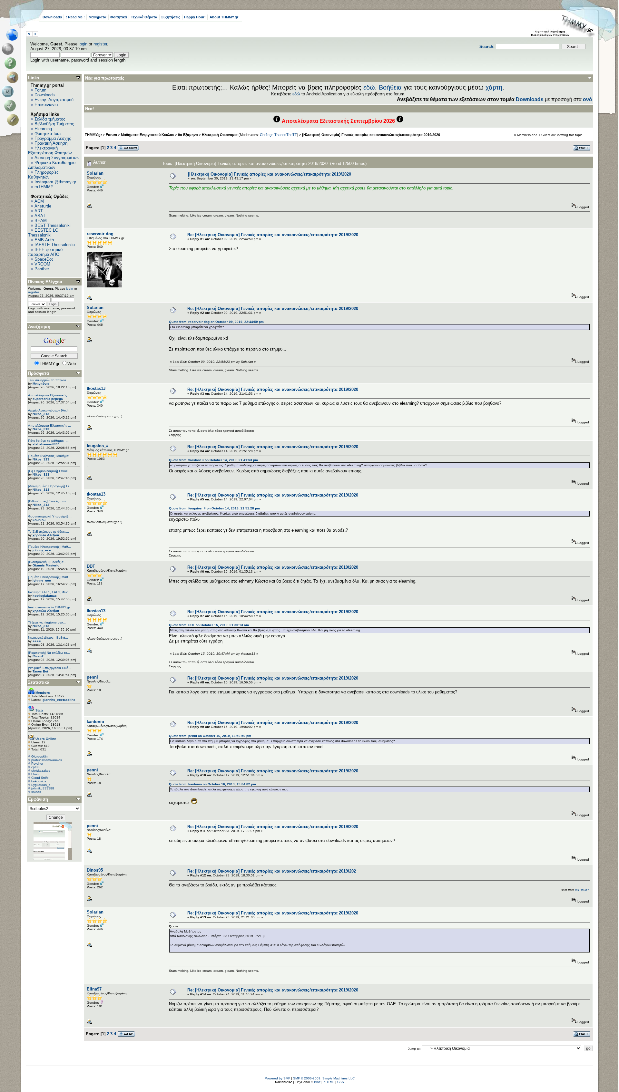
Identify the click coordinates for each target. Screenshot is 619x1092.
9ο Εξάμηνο (188, 135)
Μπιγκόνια (41, 383)
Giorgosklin (39, 756)
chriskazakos (40, 770)
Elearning (43, 128)
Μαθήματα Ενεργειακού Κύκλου (147, 135)
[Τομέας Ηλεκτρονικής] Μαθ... (49, 546)
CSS (340, 1082)
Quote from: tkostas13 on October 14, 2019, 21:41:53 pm (213, 460)
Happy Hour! (195, 17)
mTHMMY (44, 186)
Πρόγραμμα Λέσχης (52, 138)
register (100, 44)
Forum (40, 90)
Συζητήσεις (170, 17)
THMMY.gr (93, 135)
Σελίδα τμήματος (49, 119)
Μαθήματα (97, 17)
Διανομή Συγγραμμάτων (57, 157)
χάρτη (494, 87)
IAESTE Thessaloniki (54, 244)
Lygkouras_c (40, 785)
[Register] (14, 120)
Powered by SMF (277, 1078)
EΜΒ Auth (44, 239)
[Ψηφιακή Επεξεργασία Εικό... (49, 668)
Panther (41, 268)
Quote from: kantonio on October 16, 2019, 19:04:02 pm (212, 784)
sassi (37, 641)
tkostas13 (96, 388)
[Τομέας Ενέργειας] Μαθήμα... (50, 456)
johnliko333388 (42, 788)
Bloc (317, 1082)
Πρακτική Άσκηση (50, 143)
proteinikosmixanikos (46, 760)
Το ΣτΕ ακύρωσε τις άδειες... (48, 531)
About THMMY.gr (224, 17)
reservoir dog (100, 233)
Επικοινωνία (46, 104)
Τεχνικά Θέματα (144, 17)
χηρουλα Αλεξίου (46, 535)
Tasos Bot (40, 671)
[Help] (11, 63)
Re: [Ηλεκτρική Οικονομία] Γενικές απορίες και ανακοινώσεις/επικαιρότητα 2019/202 (271, 871)
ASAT (39, 215)
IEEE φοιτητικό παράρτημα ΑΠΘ (45, 252)
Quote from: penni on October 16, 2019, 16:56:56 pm (210, 736)
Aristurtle (42, 206)
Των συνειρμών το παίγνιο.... (49, 380)
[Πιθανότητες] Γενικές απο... (48, 501)
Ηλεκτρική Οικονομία (220, 135)
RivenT (38, 656)
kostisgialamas (45, 595)
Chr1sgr (266, 135)
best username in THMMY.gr (49, 607)
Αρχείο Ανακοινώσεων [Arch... (50, 410)
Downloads (52, 17)
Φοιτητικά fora (47, 133)
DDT (91, 566)
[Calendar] (9, 91)
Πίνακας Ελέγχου (45, 281)
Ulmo (35, 774)
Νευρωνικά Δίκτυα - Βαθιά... (48, 637)
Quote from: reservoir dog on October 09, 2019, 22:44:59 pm (216, 322)
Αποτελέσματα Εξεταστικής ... (49, 395)
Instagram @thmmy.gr (55, 181)
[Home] (14, 35)
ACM (39, 201)
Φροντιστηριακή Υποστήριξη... (50, 516)
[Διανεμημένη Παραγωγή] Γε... (50, 486)
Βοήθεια (390, 87)
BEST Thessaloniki (52, 225)
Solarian (95, 173)
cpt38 (35, 767)
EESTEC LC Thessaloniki (43, 232)
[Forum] (9, 49)
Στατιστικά (38, 682)
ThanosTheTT (285, 135)
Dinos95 (95, 870)
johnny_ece (42, 550)
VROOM (42, 264)
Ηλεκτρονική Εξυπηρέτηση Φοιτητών (50, 150)
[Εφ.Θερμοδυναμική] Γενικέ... (49, 471)
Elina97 (94, 989)
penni (92, 677)
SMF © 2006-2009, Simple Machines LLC (324, 1078)
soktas (36, 792)
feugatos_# (97, 445)
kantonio (95, 721)
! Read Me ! (75, 17)
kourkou (39, 520)
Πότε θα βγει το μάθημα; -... (48, 440)
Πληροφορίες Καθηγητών (43, 174)
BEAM (40, 220)
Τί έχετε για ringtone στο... (47, 622)
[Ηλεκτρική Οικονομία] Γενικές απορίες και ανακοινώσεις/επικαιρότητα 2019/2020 (371, 135)
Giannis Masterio (46, 565)
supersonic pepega (48, 399)
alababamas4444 (46, 444)
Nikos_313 (41, 414)
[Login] (11, 105)
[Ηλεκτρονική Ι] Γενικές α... (47, 562)
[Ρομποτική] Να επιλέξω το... (49, 652)
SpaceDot (43, 259)
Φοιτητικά (118, 17)
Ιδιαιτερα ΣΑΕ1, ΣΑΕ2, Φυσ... (49, 592)
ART (38, 210)
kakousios (38, 781)
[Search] (14, 77)
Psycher (37, 763)
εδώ (369, 87)
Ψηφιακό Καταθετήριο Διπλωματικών (51, 165)
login (83, 44)
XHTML (328, 1082)
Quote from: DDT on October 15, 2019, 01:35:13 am (209, 625)
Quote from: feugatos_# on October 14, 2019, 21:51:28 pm (214, 508)
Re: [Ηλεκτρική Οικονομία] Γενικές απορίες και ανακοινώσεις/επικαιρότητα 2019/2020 (272, 234)
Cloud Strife (40, 777)
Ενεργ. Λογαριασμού (54, 99)
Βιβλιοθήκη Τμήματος (54, 123)
